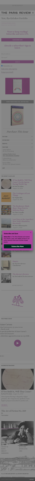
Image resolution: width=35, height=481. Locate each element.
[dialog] (17, 240)
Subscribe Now (17, 246)
